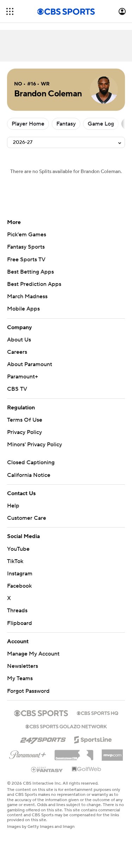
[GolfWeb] (86, 769)
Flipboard (19, 623)
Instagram (19, 573)
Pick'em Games (26, 234)
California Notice (28, 475)
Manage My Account (33, 653)
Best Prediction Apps (34, 284)
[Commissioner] (74, 752)
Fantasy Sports (26, 246)
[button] (9, 11)
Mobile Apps (23, 308)
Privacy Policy (24, 432)
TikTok (15, 561)
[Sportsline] (93, 738)
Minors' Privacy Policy (34, 444)
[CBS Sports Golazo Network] (66, 725)
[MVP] (112, 752)
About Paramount (29, 364)
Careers (17, 352)
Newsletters (22, 666)
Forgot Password (28, 691)
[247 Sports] (43, 738)
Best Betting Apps (30, 271)
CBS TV (17, 388)
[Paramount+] (27, 753)
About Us (19, 339)
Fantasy (66, 123)
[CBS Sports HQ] (97, 712)
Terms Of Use (24, 419)
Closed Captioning (31, 462)
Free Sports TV (26, 259)
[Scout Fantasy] (47, 769)
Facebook (19, 585)
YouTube (18, 549)
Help (13, 505)
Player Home (28, 123)
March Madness (27, 296)
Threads (17, 610)
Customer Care (26, 518)
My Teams (20, 678)
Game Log (101, 123)
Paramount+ (22, 376)
